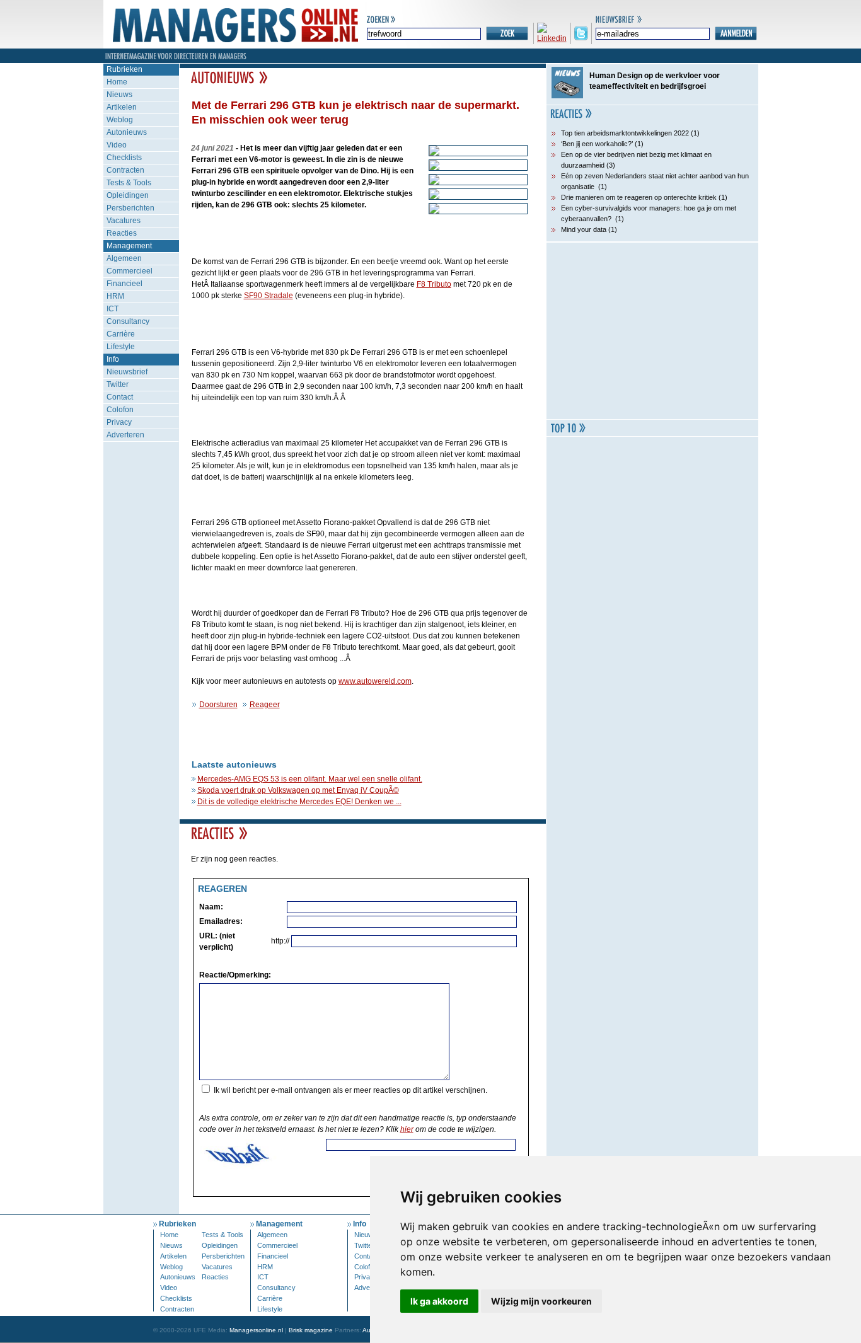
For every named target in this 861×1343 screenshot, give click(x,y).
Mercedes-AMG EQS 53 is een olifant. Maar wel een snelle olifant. (309, 779)
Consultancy (128, 321)
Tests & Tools (129, 182)
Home (117, 82)
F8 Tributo (434, 284)
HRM (115, 296)
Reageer (265, 704)
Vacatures (124, 220)
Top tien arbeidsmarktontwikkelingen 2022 (625, 133)
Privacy (119, 422)
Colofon (120, 409)
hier (406, 1129)
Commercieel (130, 271)
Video (117, 145)
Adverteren (125, 434)
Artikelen (122, 107)
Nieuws (119, 94)
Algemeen (124, 258)
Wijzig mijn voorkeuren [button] (541, 1301)
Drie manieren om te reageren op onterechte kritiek (639, 197)
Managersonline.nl (256, 1330)
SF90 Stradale (268, 295)
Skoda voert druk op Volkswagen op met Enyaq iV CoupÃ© (298, 790)
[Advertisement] (652, 331)
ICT (112, 308)
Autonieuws (127, 132)
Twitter (118, 384)
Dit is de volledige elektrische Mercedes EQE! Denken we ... (299, 801)
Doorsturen (218, 704)
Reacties (122, 233)
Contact (120, 397)
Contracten (125, 170)
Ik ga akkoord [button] (439, 1301)
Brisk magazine (311, 1330)
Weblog (120, 119)
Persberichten (130, 208)
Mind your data (583, 229)
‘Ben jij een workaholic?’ (597, 143)
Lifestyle (121, 346)
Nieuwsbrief (127, 371)
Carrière (121, 334)
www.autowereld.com (375, 681)
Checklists (124, 157)
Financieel (124, 283)
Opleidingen (128, 195)
